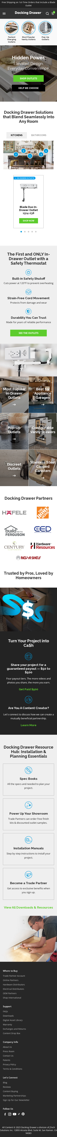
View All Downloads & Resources (28, 907)
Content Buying (10, 1091)
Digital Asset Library (13, 1020)
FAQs (5, 1011)
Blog (5, 1082)
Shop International (12, 997)
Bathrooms (38, 135)
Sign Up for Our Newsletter (16, 1100)
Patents (6, 1060)
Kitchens (17, 135)
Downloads (8, 1016)
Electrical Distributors (13, 989)
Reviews (7, 1087)
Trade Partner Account (14, 976)
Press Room (8, 1051)
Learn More (28, 725)
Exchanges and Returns (14, 1029)
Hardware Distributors (14, 984)
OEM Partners (10, 993)
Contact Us (8, 1055)
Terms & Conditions (12, 1069)
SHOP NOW (28, 221)
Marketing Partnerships (14, 1095)
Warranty (7, 1024)
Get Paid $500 (28, 689)
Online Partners (10, 980)
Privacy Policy (9, 1064)
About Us (7, 1047)
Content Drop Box (11, 1033)
